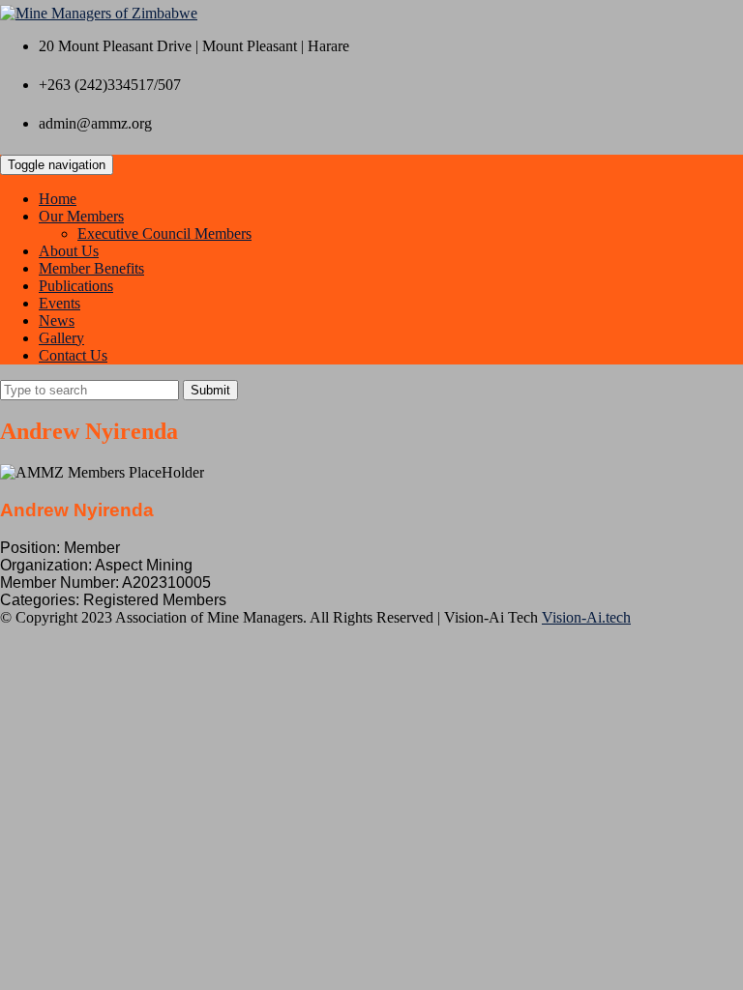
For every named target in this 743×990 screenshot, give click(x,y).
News (56, 320)
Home (57, 198)
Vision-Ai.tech (586, 617)
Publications (76, 285)
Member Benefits (91, 268)
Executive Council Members (164, 233)
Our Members (81, 216)
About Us (69, 251)
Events (59, 303)
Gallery (61, 338)
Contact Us (73, 355)
